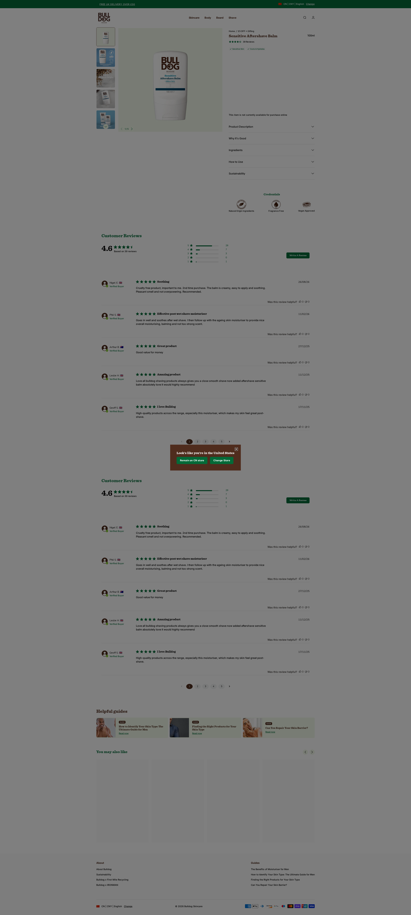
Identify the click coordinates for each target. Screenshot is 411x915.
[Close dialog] (236, 449)
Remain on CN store (192, 460)
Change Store (221, 460)
